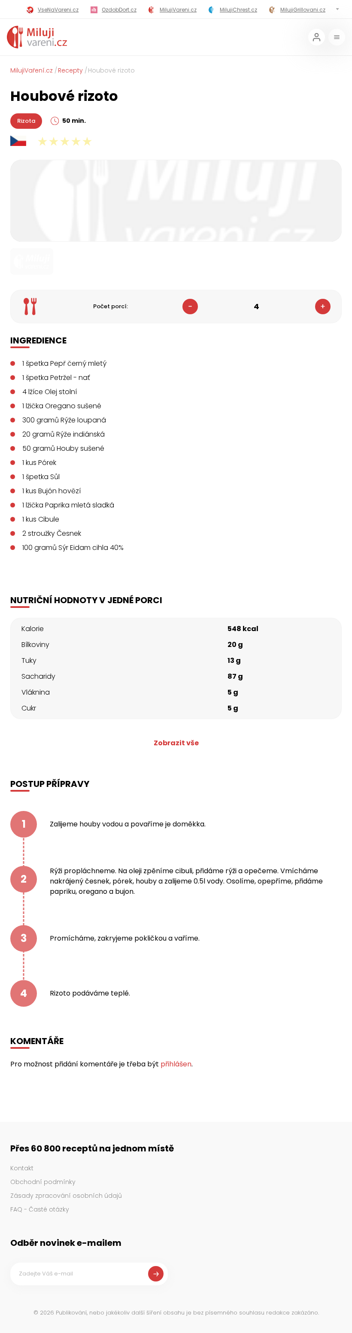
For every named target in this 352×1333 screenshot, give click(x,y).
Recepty (70, 70)
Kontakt (21, 1168)
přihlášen (176, 1064)
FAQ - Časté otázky (39, 1209)
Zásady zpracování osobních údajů (66, 1195)
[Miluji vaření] (37, 37)
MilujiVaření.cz (31, 70)
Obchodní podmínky (43, 1182)
